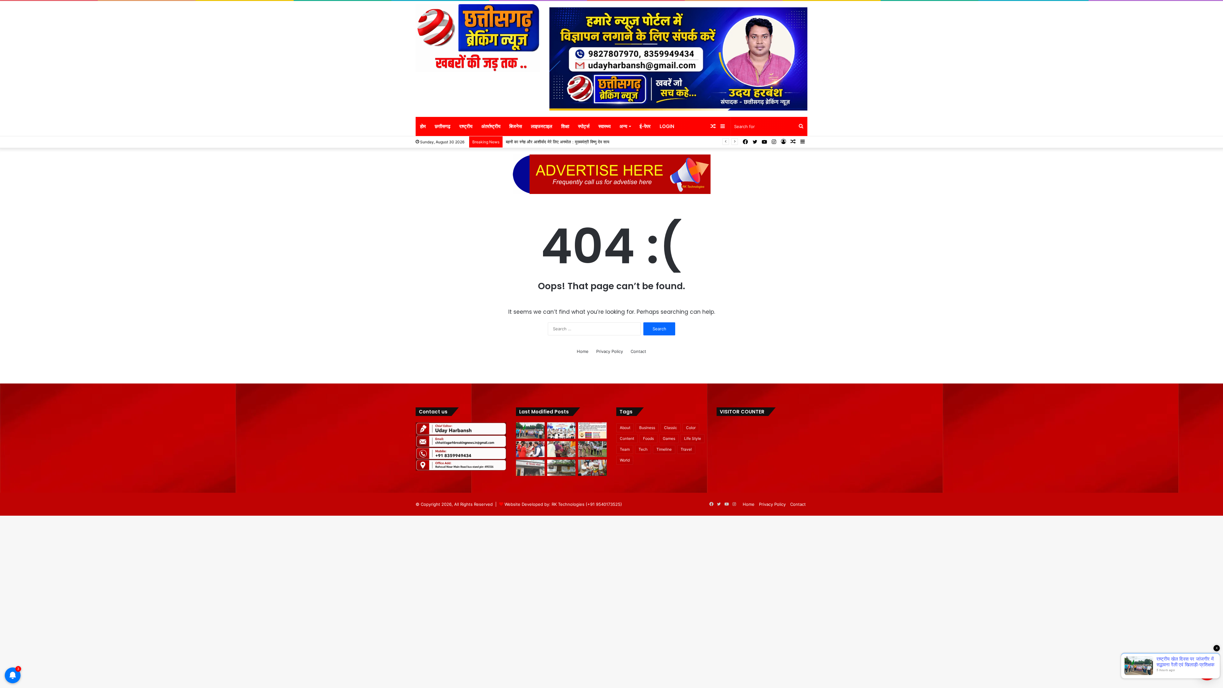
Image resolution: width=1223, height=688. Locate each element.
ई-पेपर (645, 126)
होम (423, 126)
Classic (670, 427)
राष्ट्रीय (465, 126)
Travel (686, 449)
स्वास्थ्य (604, 126)
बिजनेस (515, 126)
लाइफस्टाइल (541, 126)
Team (625, 449)
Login (667, 126)
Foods (648, 438)
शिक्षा (565, 126)
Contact (638, 351)
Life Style (692, 438)
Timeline (664, 449)
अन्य (623, 126)
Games (669, 438)
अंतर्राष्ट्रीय (490, 126)
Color (691, 427)
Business (647, 427)
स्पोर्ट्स (584, 126)
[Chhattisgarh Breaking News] (478, 38)
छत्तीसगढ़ (442, 126)
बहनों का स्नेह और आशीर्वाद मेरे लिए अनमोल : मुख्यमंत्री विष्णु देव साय (557, 141)
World (625, 460)
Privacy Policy (609, 351)
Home (583, 351)
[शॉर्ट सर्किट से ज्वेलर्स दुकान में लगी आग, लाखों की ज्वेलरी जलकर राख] (530, 468)
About (625, 427)
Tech (643, 449)
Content (627, 438)
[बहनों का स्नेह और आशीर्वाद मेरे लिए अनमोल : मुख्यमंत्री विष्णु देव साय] (530, 449)
